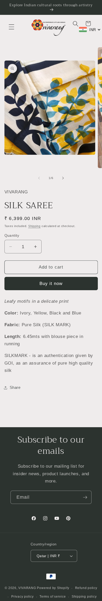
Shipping (34, 226)
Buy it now (51, 283)
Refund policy (86, 588)
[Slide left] (39, 178)
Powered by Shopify (53, 588)
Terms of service (52, 596)
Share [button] (15, 387)
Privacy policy (22, 596)
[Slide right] (63, 178)
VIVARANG (27, 588)
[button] (11, 27)
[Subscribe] (85, 497)
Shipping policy (84, 596)
